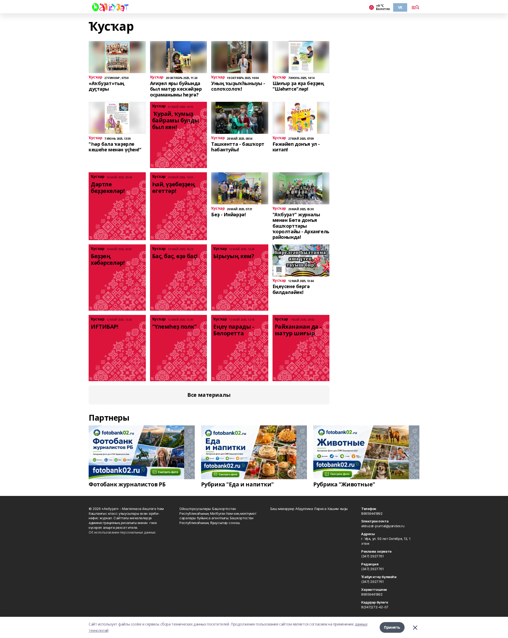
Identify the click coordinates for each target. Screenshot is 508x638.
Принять (392, 627)
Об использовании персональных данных (122, 532)
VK (400, 7)
